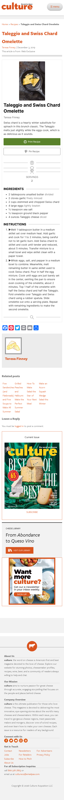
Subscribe (9, 758)
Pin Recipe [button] (33, 151)
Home (5, 24)
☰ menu (55, 6)
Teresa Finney (9, 47)
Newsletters (25, 750)
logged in (19, 426)
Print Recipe (33, 141)
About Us (8, 762)
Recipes (14, 24)
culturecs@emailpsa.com (27, 774)
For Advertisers (44, 750)
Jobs (6, 754)
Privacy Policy (43, 754)
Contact (8, 750)
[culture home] (16, 9)
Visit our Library (22, 550)
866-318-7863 (14, 770)
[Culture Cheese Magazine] (32, 646)
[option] (8, 398)
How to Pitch (25, 758)
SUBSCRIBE (32, 512)
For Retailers (25, 754)
